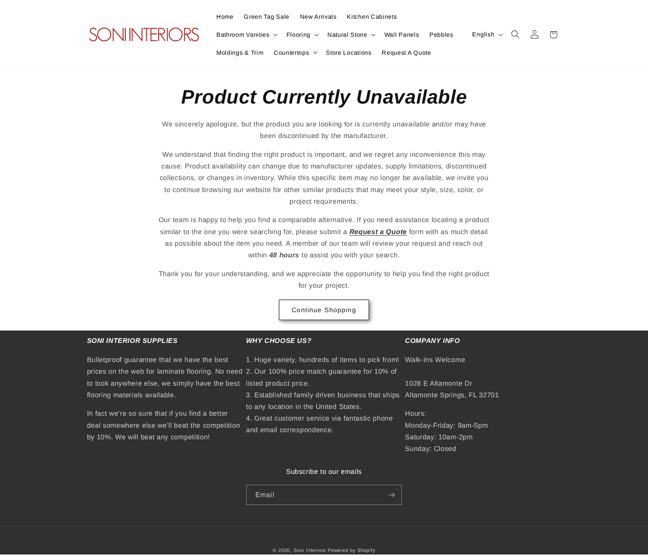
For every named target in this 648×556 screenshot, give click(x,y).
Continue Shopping (324, 310)
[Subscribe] (391, 495)
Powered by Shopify (351, 550)
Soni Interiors (310, 550)
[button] (246, 35)
